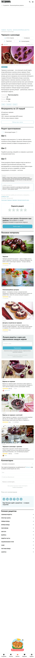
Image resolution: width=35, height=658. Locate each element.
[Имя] (17, 472)
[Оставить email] (17, 343)
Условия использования (18, 356)
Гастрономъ (3, 656)
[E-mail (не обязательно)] (17, 477)
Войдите (28, 467)
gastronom (5, 44)
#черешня (9, 200)
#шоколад (4, 200)
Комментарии (30, 9)
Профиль (32, 656)
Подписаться (17, 348)
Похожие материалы (20, 9)
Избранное (24, 656)
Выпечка (9, 104)
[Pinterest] (14, 499)
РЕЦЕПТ (4, 379)
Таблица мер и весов (17, 122)
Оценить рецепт (9, 9)
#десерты (14, 200)
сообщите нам (5, 196)
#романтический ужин (23, 200)
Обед (3, 104)
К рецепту (4, 67)
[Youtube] (17, 499)
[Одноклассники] (11, 499)
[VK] (7, 499)
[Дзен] (21, 499)
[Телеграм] (4, 499)
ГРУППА (4, 254)
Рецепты (11, 656)
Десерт (15, 104)
